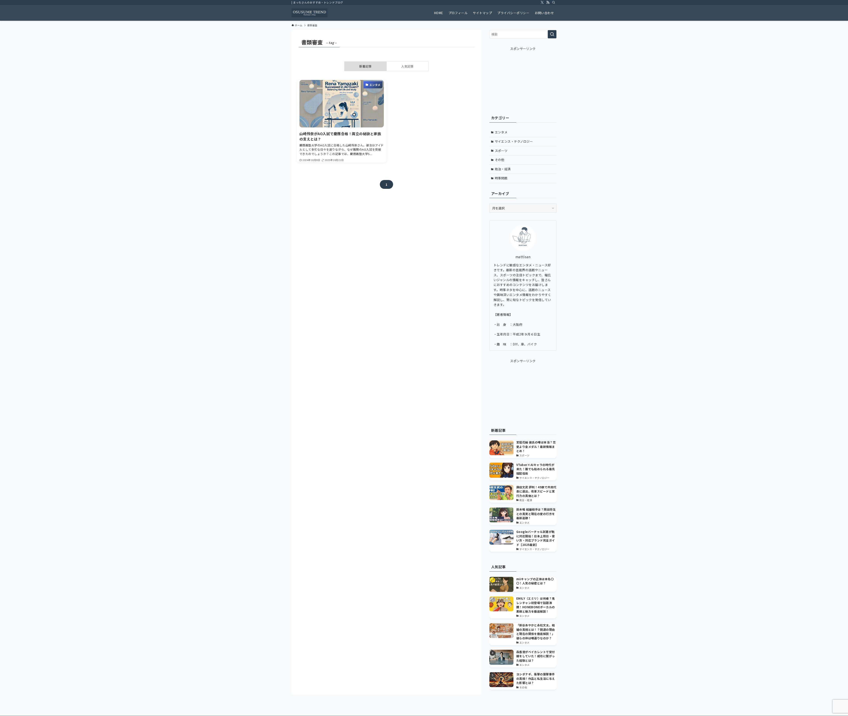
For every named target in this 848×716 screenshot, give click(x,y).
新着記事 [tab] (365, 66)
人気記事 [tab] (407, 66)
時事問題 (501, 178)
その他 (499, 159)
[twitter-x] (542, 2)
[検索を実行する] (552, 34)
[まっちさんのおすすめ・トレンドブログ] (309, 12)
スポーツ (501, 150)
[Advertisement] (522, 78)
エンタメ (501, 132)
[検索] (553, 2)
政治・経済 (503, 169)
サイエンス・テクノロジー (514, 141)
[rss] (548, 2)
